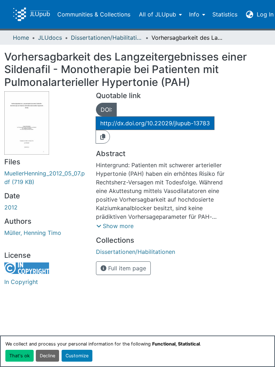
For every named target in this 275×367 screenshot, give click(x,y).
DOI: (106, 109)
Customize (77, 355)
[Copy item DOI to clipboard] (103, 137)
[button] (31, 14)
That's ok (19, 355)
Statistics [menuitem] (224, 14)
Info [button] (194, 14)
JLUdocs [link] (50, 37)
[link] (45, 177)
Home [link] (21, 37)
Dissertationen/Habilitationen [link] (107, 37)
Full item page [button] (126, 268)
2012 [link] (11, 207)
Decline (47, 355)
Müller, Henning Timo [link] (32, 232)
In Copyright (21, 281)
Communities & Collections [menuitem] (93, 14)
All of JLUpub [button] (157, 14)
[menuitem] (160, 14)
